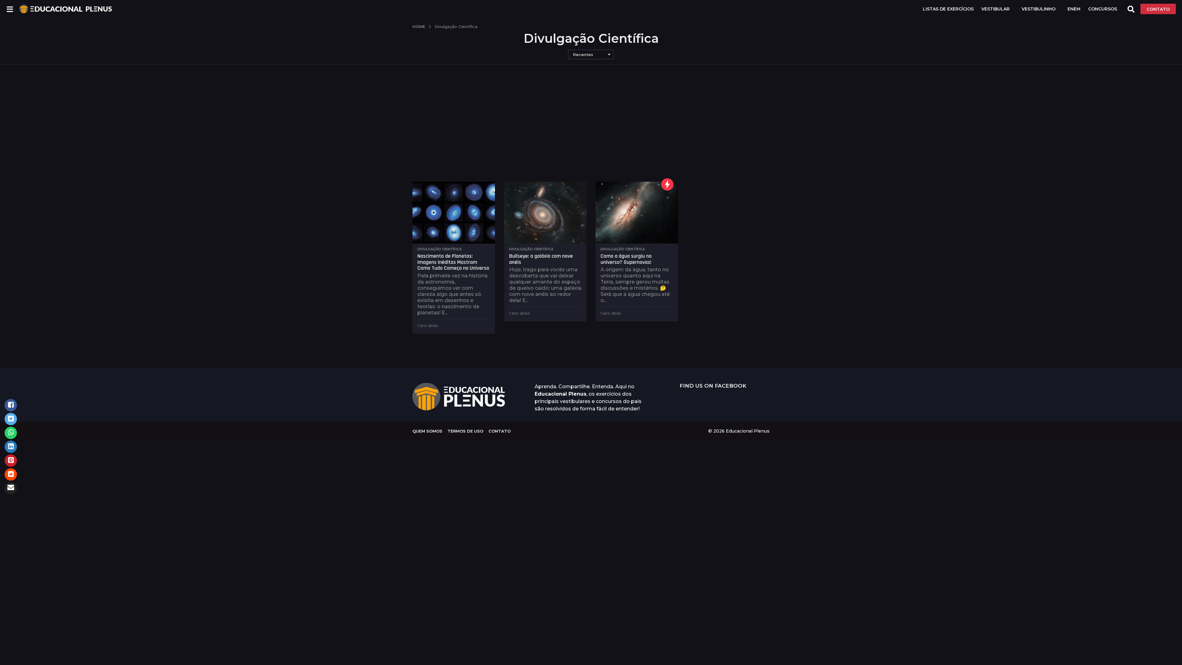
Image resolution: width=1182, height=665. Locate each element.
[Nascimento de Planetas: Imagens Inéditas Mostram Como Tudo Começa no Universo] (453, 213)
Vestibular (995, 9)
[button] (9, 9)
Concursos (1102, 9)
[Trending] (667, 184)
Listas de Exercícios (948, 9)
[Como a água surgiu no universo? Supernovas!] (637, 213)
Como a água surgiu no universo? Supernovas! (626, 259)
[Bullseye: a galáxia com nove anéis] (545, 213)
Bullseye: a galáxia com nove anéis (541, 259)
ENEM (1073, 9)
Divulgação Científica (439, 249)
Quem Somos (427, 431)
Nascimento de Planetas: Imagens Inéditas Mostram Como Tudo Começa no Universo (453, 262)
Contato (499, 431)
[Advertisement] (591, 123)
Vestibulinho (1038, 9)
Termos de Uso (465, 431)
